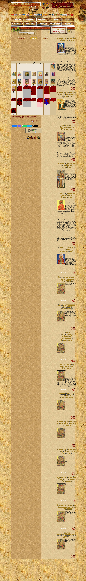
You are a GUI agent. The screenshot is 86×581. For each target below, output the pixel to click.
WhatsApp (25, 125)
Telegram (30, 125)
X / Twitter (35, 125)
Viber (20, 125)
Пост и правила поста (21, 118)
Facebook (15, 125)
